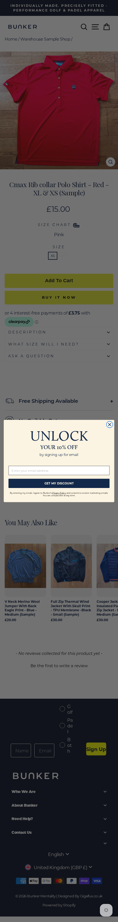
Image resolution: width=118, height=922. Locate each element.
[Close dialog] (109, 424)
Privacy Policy (59, 493)
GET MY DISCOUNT (59, 483)
